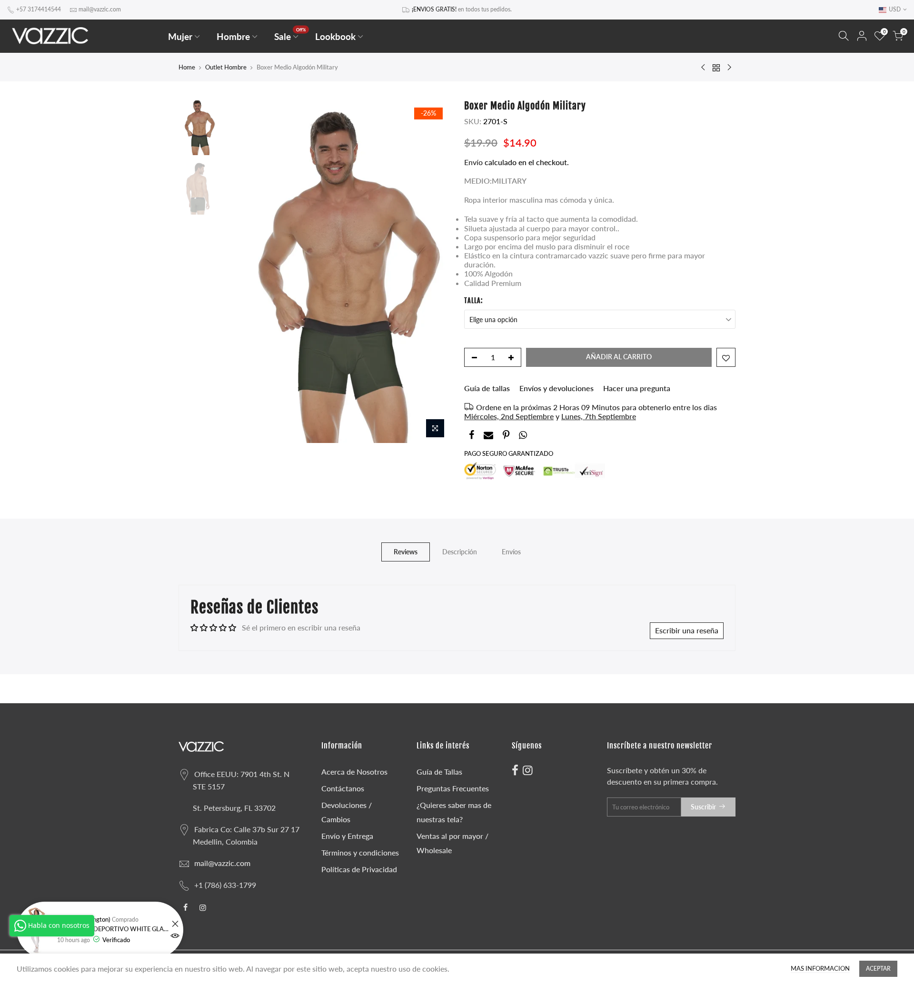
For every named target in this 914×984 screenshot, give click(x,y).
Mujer (180, 36)
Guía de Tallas (439, 771)
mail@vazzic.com (100, 9)
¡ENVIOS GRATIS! (434, 9)
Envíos (511, 552)
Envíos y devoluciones (556, 388)
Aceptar (878, 968)
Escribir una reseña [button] (686, 630)
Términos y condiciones (360, 852)
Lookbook (335, 36)
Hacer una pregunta (636, 388)
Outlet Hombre (226, 67)
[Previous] (238, 271)
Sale (290, 34)
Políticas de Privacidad (359, 869)
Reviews (405, 552)
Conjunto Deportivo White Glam (113, 929)
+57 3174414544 (38, 9)
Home (187, 67)
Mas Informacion (820, 968)
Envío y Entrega (347, 835)
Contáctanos (342, 788)
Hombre (233, 36)
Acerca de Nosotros (354, 771)
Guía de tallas (487, 388)
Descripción (459, 552)
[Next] (433, 271)
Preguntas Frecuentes (453, 788)
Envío (474, 162)
